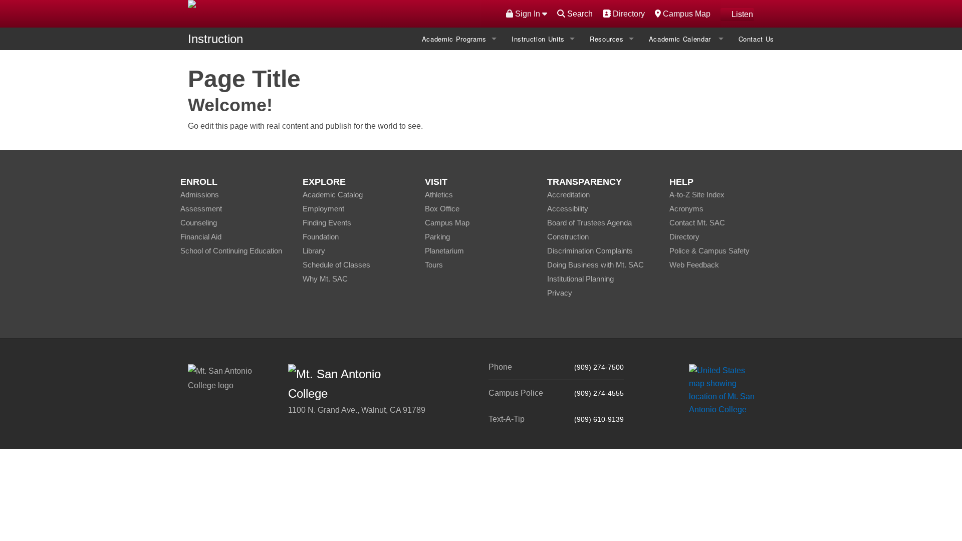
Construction (568, 236)
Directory (627, 13)
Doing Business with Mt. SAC (595, 264)
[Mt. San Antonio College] (725, 389)
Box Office (442, 208)
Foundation (321, 236)
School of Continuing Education (231, 250)
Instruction (215, 39)
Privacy (559, 293)
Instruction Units (538, 39)
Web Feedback (694, 264)
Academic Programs (454, 39)
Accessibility (567, 208)
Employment (323, 208)
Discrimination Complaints (590, 250)
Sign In (527, 14)
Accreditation (568, 194)
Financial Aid (200, 236)
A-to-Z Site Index (697, 194)
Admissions (199, 194)
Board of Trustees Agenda (589, 222)
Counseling (198, 222)
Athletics (439, 194)
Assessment (201, 208)
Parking (437, 236)
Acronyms (686, 208)
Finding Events (327, 222)
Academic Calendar (681, 39)
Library (314, 250)
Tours (434, 264)
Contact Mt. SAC (697, 222)
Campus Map (685, 13)
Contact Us (757, 39)
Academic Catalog (333, 194)
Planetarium (444, 250)
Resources (607, 39)
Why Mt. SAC (325, 279)
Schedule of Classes (336, 264)
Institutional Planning (580, 279)
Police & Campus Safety (709, 250)
